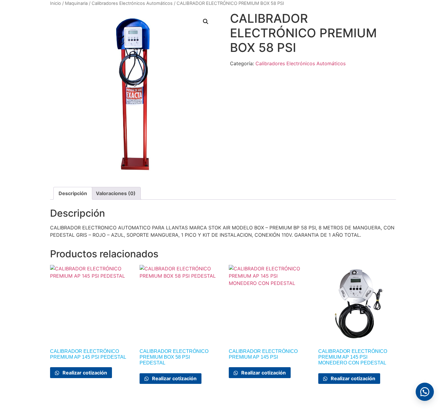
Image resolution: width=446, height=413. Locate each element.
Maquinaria (76, 3)
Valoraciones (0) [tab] (116, 193)
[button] (205, 21)
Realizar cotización (84, 373)
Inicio (55, 3)
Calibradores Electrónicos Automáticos (132, 3)
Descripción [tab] (73, 193)
